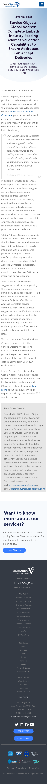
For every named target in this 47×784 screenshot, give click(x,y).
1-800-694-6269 (23, 713)
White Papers (23, 681)
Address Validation (23, 598)
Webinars (23, 685)
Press (23, 664)
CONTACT (23, 697)
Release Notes (23, 671)
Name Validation (24, 616)
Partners (23, 661)
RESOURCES (23, 677)
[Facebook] (26, 724)
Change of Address (23, 605)
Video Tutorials (23, 692)
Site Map (10, 768)
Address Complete (23, 601)
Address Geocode (23, 624)
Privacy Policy (21, 768)
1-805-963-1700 (23, 710)
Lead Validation (23, 612)
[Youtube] (31, 724)
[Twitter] (15, 724)
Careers (23, 650)
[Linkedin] (21, 724)
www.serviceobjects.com (22, 485)
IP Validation (23, 635)
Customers (23, 688)
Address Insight (23, 609)
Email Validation (23, 627)
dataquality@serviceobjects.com (27, 488)
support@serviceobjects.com (23, 716)
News (23, 657)
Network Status (23, 668)
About (23, 647)
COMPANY (23, 643)
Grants (23, 654)
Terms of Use (34, 768)
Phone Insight (23, 620)
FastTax (23, 631)
